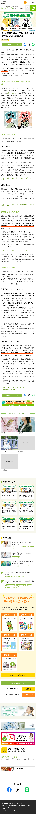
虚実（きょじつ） (12, 93)
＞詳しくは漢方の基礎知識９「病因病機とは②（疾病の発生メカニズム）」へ (17, 205)
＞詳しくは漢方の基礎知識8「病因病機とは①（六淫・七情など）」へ (17, 178)
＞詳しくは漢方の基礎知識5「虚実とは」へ (14, 250)
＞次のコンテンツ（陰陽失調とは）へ (12, 387)
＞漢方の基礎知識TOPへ (8, 389)
